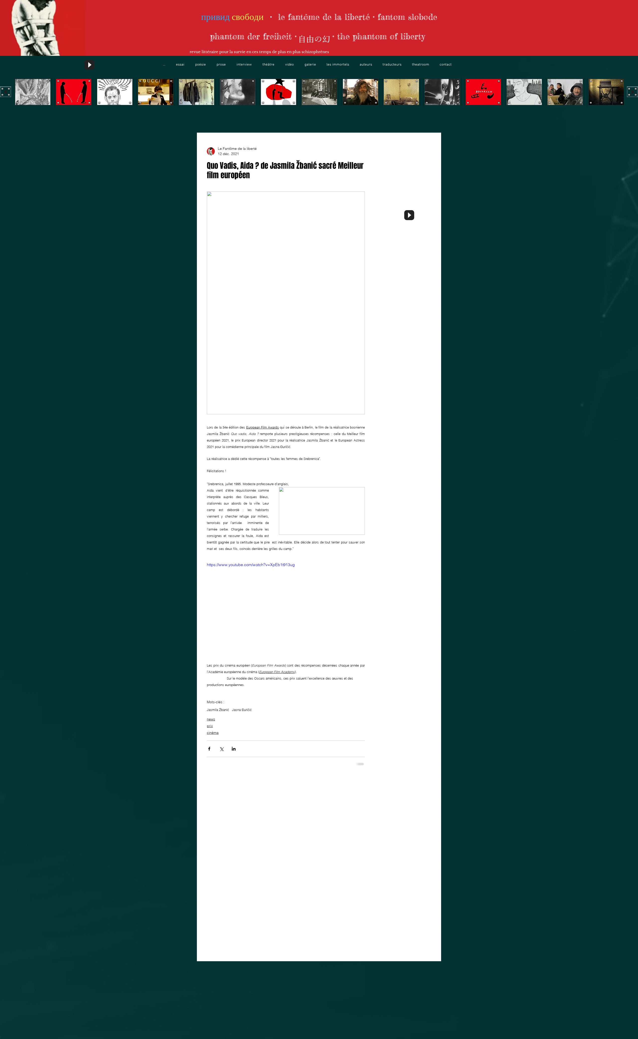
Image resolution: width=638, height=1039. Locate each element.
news (211, 719)
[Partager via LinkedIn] (233, 748)
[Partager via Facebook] (209, 748)
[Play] (89, 65)
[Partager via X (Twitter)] (221, 748)
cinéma (213, 732)
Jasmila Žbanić (218, 710)
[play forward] (632, 92)
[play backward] (5, 92)
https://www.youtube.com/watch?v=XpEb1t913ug (251, 564)
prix (210, 726)
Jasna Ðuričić (242, 710)
